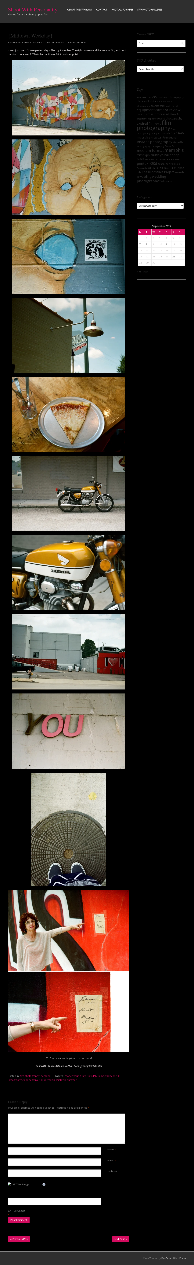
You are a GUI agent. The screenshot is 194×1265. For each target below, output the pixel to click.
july (84, 1076)
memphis (49, 1080)
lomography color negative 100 (25, 1080)
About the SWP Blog (79, 9)
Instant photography (154, 141)
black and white (146, 101)
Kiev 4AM (92, 1076)
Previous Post (18, 1239)
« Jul (139, 271)
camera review (168, 109)
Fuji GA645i (177, 133)
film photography (30, 1076)
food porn (156, 133)
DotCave (166, 1258)
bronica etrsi (158, 105)
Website (112, 1171)
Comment (108, 1116)
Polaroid (175, 164)
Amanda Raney (77, 42)
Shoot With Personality (32, 9)
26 (173, 256)
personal (46, 1076)
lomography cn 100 (109, 1076)
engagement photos (147, 118)
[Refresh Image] (44, 1184)
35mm (157, 97)
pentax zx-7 (164, 164)
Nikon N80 (150, 159)
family (158, 124)
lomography (143, 146)
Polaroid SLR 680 (158, 168)
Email (110, 1160)
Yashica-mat (165, 181)
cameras (141, 114)
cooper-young (73, 1076)
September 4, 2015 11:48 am (24, 42)
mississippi (143, 155)
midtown (61, 1080)
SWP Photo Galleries (149, 9)
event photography (170, 118)
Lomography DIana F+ (162, 146)
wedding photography (151, 178)
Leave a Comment (54, 42)
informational (168, 137)
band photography (173, 97)
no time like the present (168, 159)
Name (110, 1149)
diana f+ (174, 114)
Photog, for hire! (122, 9)
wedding (145, 176)
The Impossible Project (158, 172)
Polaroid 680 (143, 168)
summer (72, 1080)
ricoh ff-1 (173, 168)
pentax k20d (147, 163)
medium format (150, 150)
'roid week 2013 (145, 97)
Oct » (146, 271)
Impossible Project (148, 137)
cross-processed (157, 114)
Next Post (121, 1239)
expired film (145, 123)
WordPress (179, 1258)
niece (140, 159)
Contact (101, 9)
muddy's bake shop (165, 155)
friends (166, 133)
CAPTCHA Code (16, 1210)
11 (167, 244)
